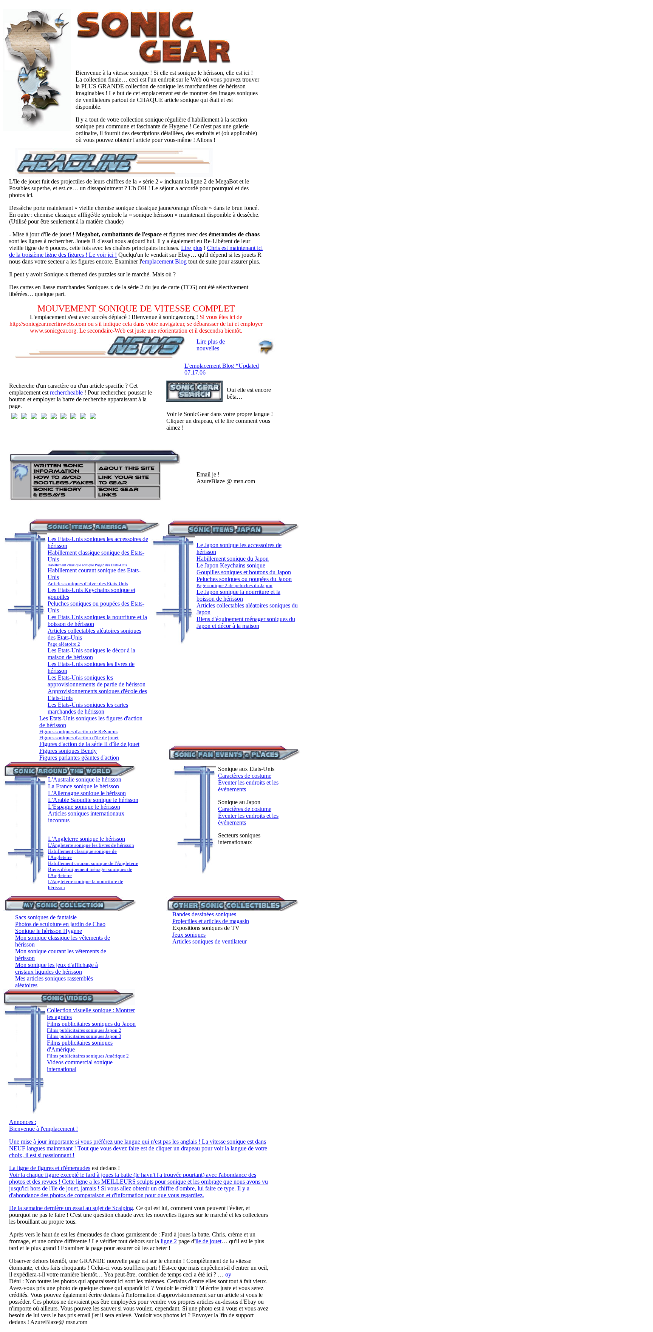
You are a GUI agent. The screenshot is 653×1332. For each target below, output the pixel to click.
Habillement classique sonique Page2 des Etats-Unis (87, 565)
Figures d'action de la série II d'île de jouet (89, 744)
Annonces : (22, 1122)
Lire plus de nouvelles (211, 345)
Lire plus (191, 248)
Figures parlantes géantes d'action (79, 757)
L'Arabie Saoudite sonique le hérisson (93, 800)
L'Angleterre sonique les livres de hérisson (91, 845)
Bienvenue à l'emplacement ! (43, 1128)
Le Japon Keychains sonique (231, 565)
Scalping (122, 1208)
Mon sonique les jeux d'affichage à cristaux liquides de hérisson (56, 968)
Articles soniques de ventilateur (209, 941)
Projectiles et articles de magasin (210, 921)
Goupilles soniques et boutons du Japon (244, 572)
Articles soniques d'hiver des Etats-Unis (88, 583)
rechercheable (66, 392)
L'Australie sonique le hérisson (84, 779)
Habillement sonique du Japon (233, 558)
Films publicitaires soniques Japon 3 (84, 1036)
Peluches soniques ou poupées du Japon (244, 579)
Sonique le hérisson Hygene (48, 931)
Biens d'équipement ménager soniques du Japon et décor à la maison (246, 622)
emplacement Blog (164, 261)
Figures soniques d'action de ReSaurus (78, 731)
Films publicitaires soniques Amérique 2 (88, 1056)
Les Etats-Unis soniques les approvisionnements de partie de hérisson (96, 681)
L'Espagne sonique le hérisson (84, 806)
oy (228, 1274)
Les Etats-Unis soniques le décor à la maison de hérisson (91, 653)
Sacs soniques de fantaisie (46, 917)
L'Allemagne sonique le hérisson (87, 793)
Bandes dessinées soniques (204, 914)
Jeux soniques (189, 934)
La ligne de (23, 1168)
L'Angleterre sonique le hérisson (86, 839)
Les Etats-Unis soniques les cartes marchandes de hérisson (88, 708)
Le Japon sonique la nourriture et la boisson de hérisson (238, 595)
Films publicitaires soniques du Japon (91, 1024)
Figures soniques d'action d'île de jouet (79, 737)
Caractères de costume (244, 775)
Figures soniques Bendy (68, 751)
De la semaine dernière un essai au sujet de (60, 1208)
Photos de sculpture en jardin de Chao (60, 924)
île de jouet (208, 1241)
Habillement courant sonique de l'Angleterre (93, 863)
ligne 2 (169, 1241)
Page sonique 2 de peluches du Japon (234, 585)
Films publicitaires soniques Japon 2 (84, 1030)
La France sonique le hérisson (83, 786)
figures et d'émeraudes (63, 1168)
